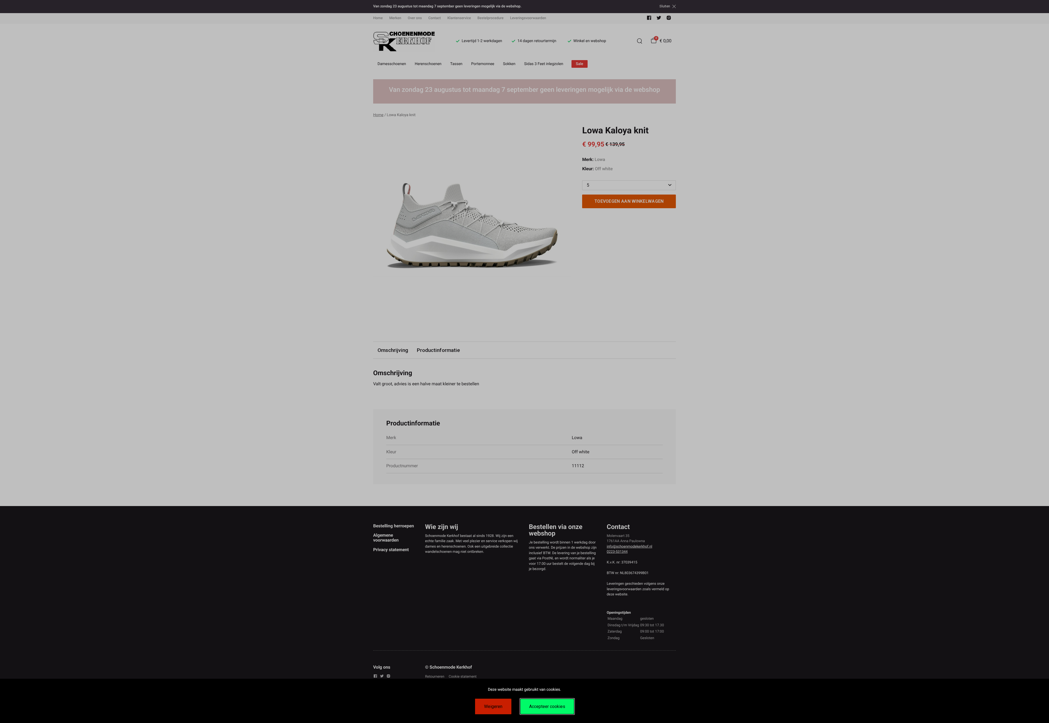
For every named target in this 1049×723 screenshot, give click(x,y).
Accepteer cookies (547, 706)
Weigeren (493, 706)
